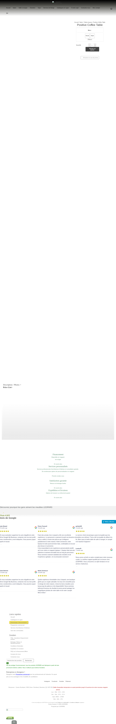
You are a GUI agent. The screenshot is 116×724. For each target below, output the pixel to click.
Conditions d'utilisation (74, 702)
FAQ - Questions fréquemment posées (19, 638)
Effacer (90, 39)
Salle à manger (23, 8)
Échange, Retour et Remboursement (16, 642)
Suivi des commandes (17, 630)
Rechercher (28, 660)
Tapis (39, 8)
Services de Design (48, 8)
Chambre (32, 8)
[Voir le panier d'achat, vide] (111, 10)
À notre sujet (75, 8)
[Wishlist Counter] (108, 10)
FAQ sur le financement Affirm (19, 651)
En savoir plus (58, 464)
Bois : (90, 30)
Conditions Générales (17, 646)
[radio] (87, 36)
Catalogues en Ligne (63, 8)
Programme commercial (17, 625)
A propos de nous (16, 654)
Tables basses (88, 22)
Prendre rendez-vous (58, 476)
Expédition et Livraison (17, 648)
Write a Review (109, 521)
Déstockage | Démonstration (19, 622)
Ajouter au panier (92, 49)
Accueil (8, 8)
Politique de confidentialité (63, 702)
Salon (14, 8)
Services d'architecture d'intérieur (20, 628)
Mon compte (96, 8)
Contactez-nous (85, 8)
